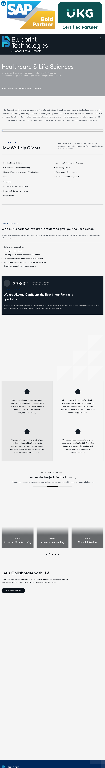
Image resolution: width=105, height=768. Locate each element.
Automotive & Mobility (52, 542)
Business (52, 539)
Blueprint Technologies (9, 88)
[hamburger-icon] (100, 38)
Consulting (17, 539)
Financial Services (87, 542)
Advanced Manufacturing (17, 542)
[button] (46, 554)
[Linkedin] (3, 3)
